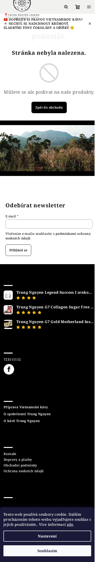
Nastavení (47, 536)
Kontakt (10, 454)
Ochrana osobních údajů (24, 471)
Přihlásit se (18, 250)
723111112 (12, 359)
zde (70, 524)
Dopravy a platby (18, 459)
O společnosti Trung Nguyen (27, 414)
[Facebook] (9, 369)
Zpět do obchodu (49, 107)
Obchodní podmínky (20, 465)
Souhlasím (47, 550)
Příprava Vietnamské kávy (26, 407)
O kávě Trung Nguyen (22, 420)
